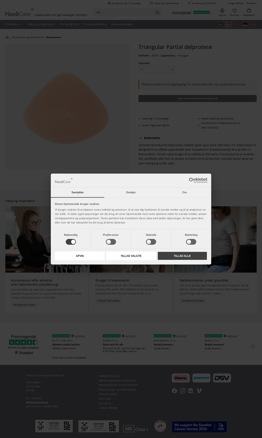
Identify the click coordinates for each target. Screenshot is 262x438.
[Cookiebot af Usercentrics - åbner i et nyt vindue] (191, 180)
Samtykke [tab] (77, 192)
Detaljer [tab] (131, 192)
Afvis (80, 255)
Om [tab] (184, 192)
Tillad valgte (131, 255)
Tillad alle (182, 255)
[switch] (111, 242)
